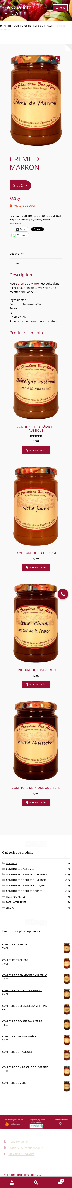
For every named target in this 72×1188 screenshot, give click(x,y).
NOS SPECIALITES (15, 896)
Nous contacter (18, 1141)
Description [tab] (17, 253)
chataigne (27, 219)
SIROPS (10, 907)
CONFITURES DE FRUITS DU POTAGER (26, 874)
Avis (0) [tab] (14, 263)
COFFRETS (11, 863)
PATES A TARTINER (16, 902)
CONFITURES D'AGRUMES (20, 869)
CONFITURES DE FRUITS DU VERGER (33, 25)
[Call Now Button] (63, 594)
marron (46, 219)
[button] (57, 58)
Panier (55, 1179)
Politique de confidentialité (25, 1148)
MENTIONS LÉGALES (21, 1154)
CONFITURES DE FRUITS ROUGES (24, 891)
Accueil (7, 25)
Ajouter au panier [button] (36, 450)
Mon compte (12, 1182)
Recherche (36, 1182)
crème (37, 219)
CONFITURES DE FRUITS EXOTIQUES (26, 885)
